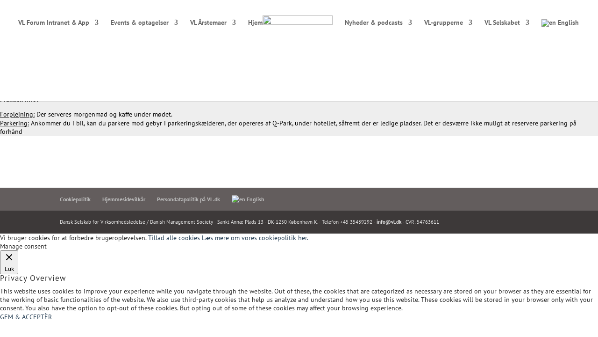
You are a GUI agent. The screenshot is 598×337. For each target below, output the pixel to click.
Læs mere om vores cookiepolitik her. (255, 238)
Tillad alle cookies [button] (174, 238)
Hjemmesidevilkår (123, 199)
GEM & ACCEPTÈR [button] (26, 317)
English (567, 23)
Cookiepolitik (75, 199)
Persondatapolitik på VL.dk (188, 199)
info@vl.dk (389, 222)
